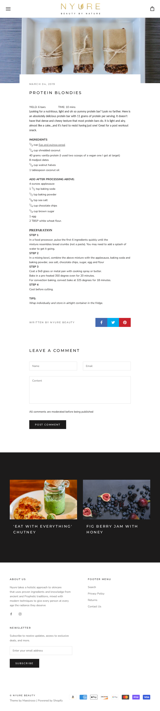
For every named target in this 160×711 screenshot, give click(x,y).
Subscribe (24, 663)
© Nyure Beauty (22, 695)
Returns (92, 600)
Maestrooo (29, 700)
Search (92, 587)
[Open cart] (152, 9)
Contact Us (94, 606)
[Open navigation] (8, 9)
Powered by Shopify (50, 700)
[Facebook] (11, 614)
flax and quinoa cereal (52, 145)
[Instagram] (20, 614)
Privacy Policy (96, 593)
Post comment (47, 424)
